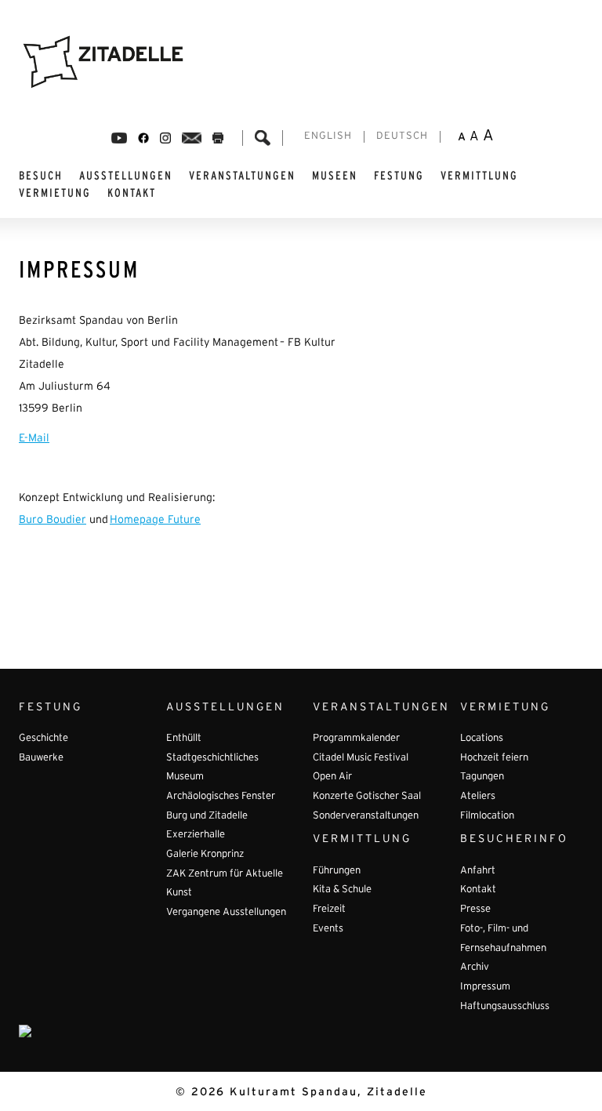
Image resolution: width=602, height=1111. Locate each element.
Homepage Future (155, 520)
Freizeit (329, 909)
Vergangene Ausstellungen (226, 912)
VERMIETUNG (55, 193)
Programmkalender (356, 738)
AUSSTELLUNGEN (125, 176)
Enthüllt (183, 738)
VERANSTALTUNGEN (242, 176)
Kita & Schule (342, 890)
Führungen (337, 871)
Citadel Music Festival (360, 758)
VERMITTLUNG (479, 176)
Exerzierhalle (195, 835)
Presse (475, 909)
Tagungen (482, 777)
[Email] (191, 138)
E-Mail (34, 439)
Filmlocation (487, 816)
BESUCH (41, 176)
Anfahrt (477, 871)
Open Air (332, 777)
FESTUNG (399, 176)
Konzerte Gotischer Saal (367, 796)
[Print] (218, 138)
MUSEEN (334, 176)
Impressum (485, 987)
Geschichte (43, 738)
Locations (481, 738)
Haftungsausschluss (504, 1006)
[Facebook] (119, 138)
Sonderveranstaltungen (366, 816)
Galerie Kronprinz (205, 854)
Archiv (474, 967)
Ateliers (477, 796)
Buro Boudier (52, 520)
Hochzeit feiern (494, 758)
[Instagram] (165, 138)
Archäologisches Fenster (220, 796)
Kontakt (131, 193)
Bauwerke (41, 758)
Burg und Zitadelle (207, 816)
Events (328, 929)
